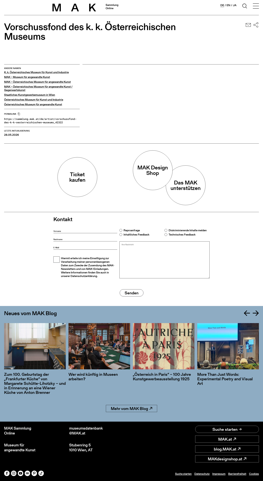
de (222, 5)
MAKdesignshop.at (225, 459)
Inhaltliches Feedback (136, 234)
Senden (131, 293)
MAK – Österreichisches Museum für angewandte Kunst (37, 82)
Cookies (254, 474)
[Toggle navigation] (256, 6)
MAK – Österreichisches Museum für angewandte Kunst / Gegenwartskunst (38, 88)
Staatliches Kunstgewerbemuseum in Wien (29, 95)
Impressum (218, 474)
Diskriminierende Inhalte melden (188, 230)
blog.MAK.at (225, 449)
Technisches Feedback (182, 234)
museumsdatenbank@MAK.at (86, 431)
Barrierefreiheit (237, 474)
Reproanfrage (132, 230)
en (228, 5)
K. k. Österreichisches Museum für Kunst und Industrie (36, 72)
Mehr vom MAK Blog (129, 408)
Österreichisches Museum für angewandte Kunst (33, 104)
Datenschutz (202, 474)
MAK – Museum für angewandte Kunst (27, 77)
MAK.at (225, 439)
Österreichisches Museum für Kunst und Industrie (33, 99)
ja (234, 5)
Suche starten (225, 429)
